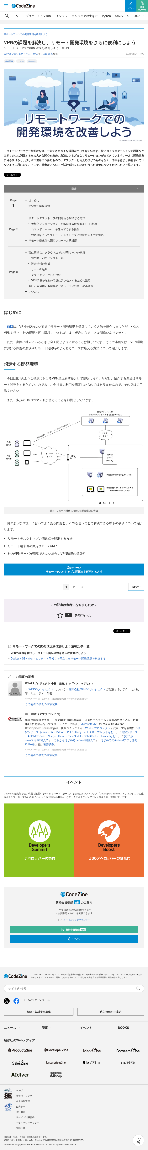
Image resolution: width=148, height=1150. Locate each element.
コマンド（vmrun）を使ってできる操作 (55, 229)
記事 (45, 1027)
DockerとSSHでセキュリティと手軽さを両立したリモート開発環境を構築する (58, 658)
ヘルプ (19, 1090)
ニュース (10, 1027)
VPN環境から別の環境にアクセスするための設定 (61, 280)
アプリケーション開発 (37, 16)
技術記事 (9, 61)
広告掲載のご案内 (111, 1012)
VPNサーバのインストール (47, 258)
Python (106, 16)
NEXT (135, 587)
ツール (21, 61)
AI (17, 16)
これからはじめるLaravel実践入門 (74, 740)
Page (13, 229)
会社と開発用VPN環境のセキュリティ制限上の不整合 (61, 286)
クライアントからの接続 (46, 275)
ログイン (76, 939)
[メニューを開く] (6, 6)
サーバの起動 (39, 269)
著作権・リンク (24, 1095)
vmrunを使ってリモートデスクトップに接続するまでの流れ (67, 235)
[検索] (7, 15)
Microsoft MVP (89, 724)
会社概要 (20, 1111)
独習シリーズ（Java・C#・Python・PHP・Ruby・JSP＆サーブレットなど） (82, 730)
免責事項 (20, 1106)
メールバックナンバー (76, 920)
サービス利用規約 (25, 1117)
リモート (32, 61)
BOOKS (123, 1027)
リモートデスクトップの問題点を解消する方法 (57, 218)
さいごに (34, 291)
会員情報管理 (23, 1101)
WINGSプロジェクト (42, 689)
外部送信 (20, 1128)
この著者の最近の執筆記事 (41, 704)
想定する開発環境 (39, 206)
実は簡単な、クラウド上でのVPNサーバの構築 (57, 252)
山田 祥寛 (48, 53)
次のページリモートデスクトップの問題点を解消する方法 (74, 569)
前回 (10, 326)
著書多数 (48, 744)
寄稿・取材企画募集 (39, 1012)
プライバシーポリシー (27, 1122)
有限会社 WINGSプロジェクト (87, 689)
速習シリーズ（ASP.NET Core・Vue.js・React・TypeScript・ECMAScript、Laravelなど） (81, 734)
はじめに (34, 200)
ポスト (13, 175)
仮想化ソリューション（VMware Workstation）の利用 (64, 223)
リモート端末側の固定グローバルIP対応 (53, 240)
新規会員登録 (75, 929)
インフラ (61, 16)
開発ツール (122, 16)
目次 (74, 188)
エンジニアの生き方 (85, 16)
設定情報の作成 (40, 263)
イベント (86, 1027)
